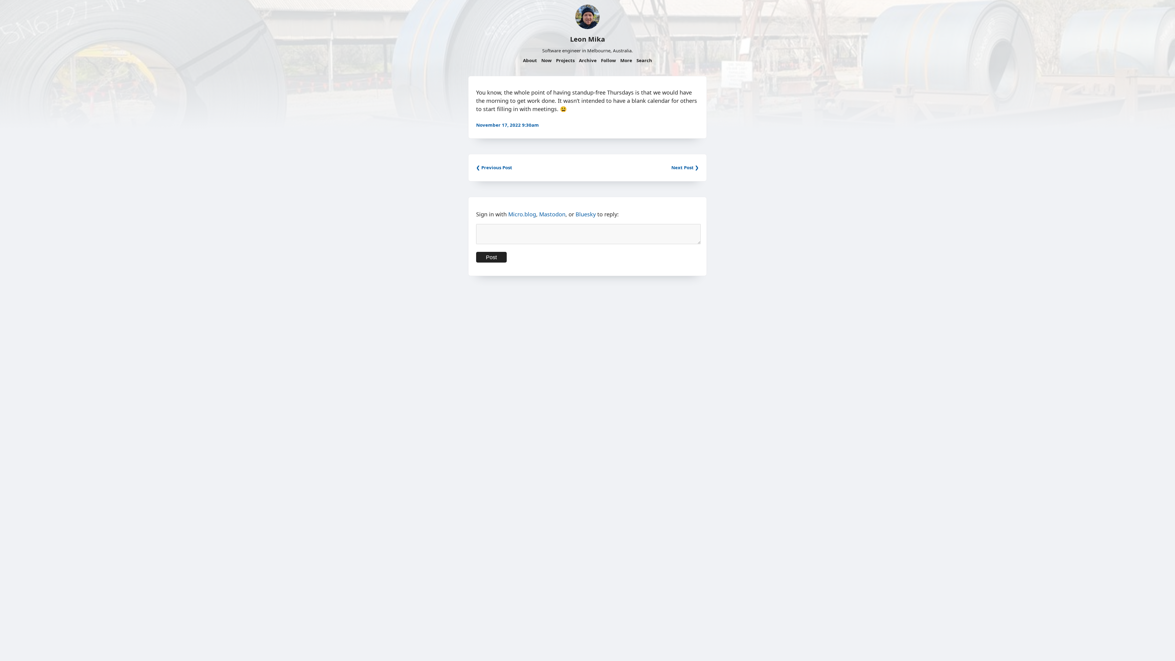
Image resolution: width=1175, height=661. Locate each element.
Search (644, 60)
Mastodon (552, 214)
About (530, 60)
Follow (608, 60)
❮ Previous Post (494, 167)
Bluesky (586, 214)
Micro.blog (522, 214)
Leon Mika (587, 38)
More (626, 60)
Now (546, 60)
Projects (565, 60)
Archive (588, 60)
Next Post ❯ (685, 167)
